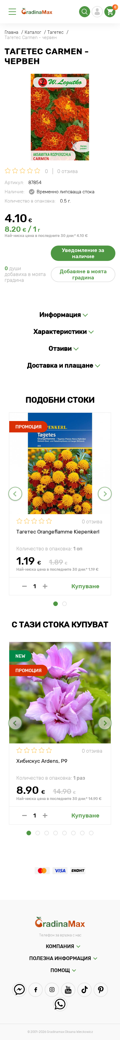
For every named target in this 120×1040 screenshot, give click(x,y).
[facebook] (35, 990)
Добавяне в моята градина (83, 274)
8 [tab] (91, 833)
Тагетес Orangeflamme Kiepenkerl (57, 532)
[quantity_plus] (45, 586)
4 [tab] (55, 833)
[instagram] (52, 990)
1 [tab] (55, 603)
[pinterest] (101, 990)
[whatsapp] (60, 1004)
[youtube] (68, 990)
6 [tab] (73, 833)
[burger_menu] (12, 11)
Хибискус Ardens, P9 (41, 761)
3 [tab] (46, 833)
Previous (15, 494)
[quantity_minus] (24, 586)
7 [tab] (82, 833)
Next (105, 494)
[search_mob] (84, 11)
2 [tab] (64, 603)
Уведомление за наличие (83, 253)
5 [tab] (64, 833)
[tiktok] (84, 990)
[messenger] (19, 990)
